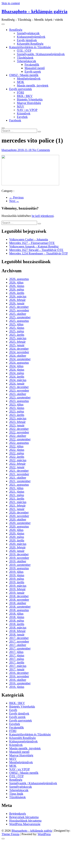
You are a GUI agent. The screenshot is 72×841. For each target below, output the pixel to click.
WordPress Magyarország (24, 824)
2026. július (16, 282)
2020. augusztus (19, 526)
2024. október (17, 355)
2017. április (16, 662)
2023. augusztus (19, 401)
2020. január (16, 550)
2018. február (17, 631)
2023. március (17, 418)
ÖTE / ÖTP (24, 50)
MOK (20, 82)
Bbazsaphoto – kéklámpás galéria (34, 11)
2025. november (19, 310)
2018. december (19, 596)
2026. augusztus (19, 279)
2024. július (16, 366)
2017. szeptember (20, 648)
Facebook (15, 120)
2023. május (16, 411)
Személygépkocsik (28, 33)
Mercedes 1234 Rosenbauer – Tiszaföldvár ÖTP (38, 253)
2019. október (17, 561)
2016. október (17, 679)
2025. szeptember (20, 317)
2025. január (16, 345)
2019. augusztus (19, 568)
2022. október (17, 435)
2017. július (16, 652)
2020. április (16, 540)
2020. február (17, 547)
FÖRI (20, 92)
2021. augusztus (19, 484)
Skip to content (11, 3)
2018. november (19, 599)
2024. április (16, 376)
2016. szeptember (20, 683)
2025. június (16, 327)
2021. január (16, 509)
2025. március (17, 338)
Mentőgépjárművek (29, 78)
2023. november (19, 390)
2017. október (17, 645)
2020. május (16, 537)
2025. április (16, 334)
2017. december (19, 638)
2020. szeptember (20, 523)
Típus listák (16, 793)
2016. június (16, 686)
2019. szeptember (20, 564)
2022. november (19, 432)
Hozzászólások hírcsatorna (25, 820)
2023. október (17, 394)
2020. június (16, 533)
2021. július (16, 488)
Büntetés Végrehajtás (30, 99)
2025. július (16, 324)
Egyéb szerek (33, 71)
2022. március (17, 460)
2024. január (16, 383)
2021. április (16, 498)
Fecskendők (32, 64)
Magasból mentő (35, 68)
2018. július (16, 613)
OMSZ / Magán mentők (23, 75)
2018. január (16, 634)
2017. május (16, 659)
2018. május (16, 620)
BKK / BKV (25, 96)
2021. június (16, 491)
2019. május (16, 578)
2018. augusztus (19, 610)
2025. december (19, 306)
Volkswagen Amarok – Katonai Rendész (34, 246)
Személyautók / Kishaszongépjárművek (41, 54)
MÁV (20, 106)
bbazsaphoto (9, 150)
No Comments (41, 150)
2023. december (19, 387)
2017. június (16, 655)
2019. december (19, 554)
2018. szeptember (20, 606)
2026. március (17, 296)
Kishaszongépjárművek (31, 36)
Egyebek (22, 117)
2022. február (17, 463)
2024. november (19, 352)
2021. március (17, 502)
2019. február (17, 589)
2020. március (17, 543)
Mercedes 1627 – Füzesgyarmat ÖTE (32, 243)
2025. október (17, 313)
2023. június (16, 408)
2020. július (16, 530)
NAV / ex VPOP (27, 110)
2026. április (16, 293)
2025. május (16, 331)
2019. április (16, 582)
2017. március (17, 665)
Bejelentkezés (17, 813)
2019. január (16, 592)
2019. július (16, 571)
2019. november (19, 557)
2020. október (17, 519)
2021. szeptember (20, 481)
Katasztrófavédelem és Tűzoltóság (30, 47)
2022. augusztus (19, 442)
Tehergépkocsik (26, 61)
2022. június (16, 449)
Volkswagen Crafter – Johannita (28, 239)
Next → (14, 201)
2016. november (19, 676)
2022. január (16, 467)
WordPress (44, 834)
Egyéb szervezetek (20, 89)
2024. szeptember (20, 359)
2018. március (17, 627)
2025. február (17, 341)
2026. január (16, 303)
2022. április (16, 456)
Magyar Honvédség (29, 103)
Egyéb (13, 710)
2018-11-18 (24, 150)
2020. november (19, 516)
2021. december (19, 470)
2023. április (16, 415)
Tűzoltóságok (25, 57)
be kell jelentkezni (43, 215)
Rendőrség (15, 29)
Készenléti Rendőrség (30, 43)
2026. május (16, 289)
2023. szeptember (20, 397)
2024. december (19, 348)
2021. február (17, 505)
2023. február (17, 422)
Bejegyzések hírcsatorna (24, 817)
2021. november (19, 474)
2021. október (17, 477)
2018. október (17, 603)
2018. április (16, 624)
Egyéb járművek (27, 40)
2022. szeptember (20, 439)
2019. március (17, 585)
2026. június (16, 286)
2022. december (19, 428)
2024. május (16, 373)
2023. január (16, 425)
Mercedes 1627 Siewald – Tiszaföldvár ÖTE (36, 250)
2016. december (19, 672)
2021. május (16, 495)
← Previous (16, 197)
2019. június (16, 575)
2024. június (16, 369)
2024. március (17, 380)
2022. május (16, 453)
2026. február (17, 300)
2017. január (16, 669)
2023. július (16, 404)
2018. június (16, 617)
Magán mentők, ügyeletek (32, 85)
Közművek (23, 113)
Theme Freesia (10, 834)
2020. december (19, 512)
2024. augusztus (19, 362)
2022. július (16, 446)
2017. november (19, 641)
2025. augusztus (19, 320)
